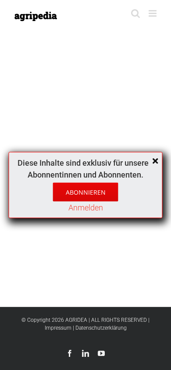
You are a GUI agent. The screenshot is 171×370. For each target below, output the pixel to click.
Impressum (58, 328)
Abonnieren (86, 192)
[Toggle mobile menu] (153, 13)
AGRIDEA (76, 320)
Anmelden (85, 207)
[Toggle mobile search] (135, 13)
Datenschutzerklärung (101, 328)
